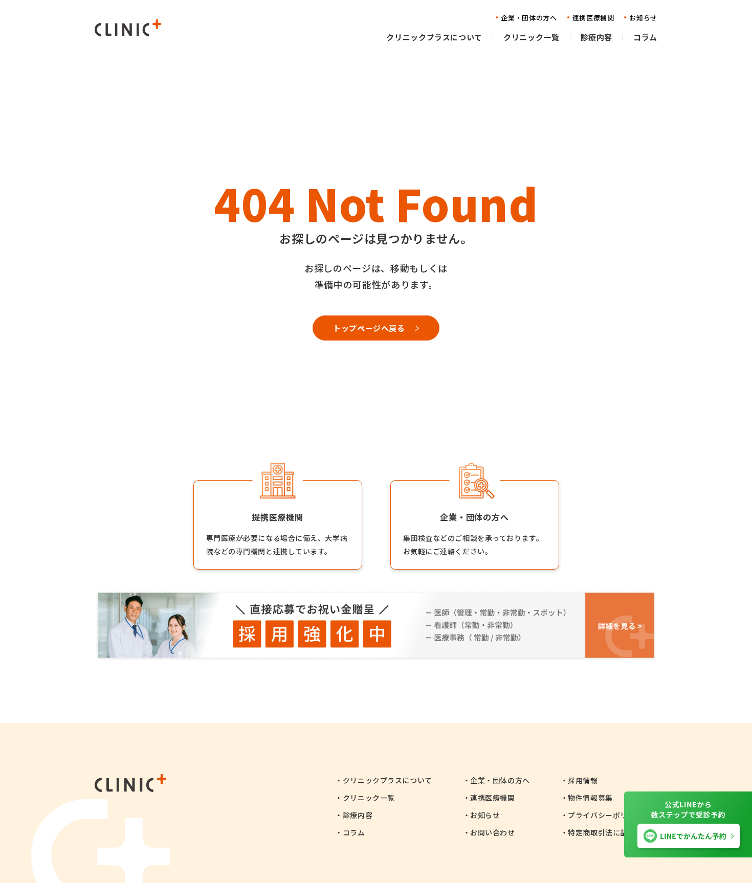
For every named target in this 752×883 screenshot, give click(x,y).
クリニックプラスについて (387, 780)
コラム (354, 832)
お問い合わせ (492, 832)
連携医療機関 (492, 798)
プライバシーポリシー (605, 815)
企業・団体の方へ (499, 780)
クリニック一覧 (369, 798)
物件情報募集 (590, 798)
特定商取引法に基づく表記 (612, 832)
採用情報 (583, 780)
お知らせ (485, 815)
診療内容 (357, 815)
